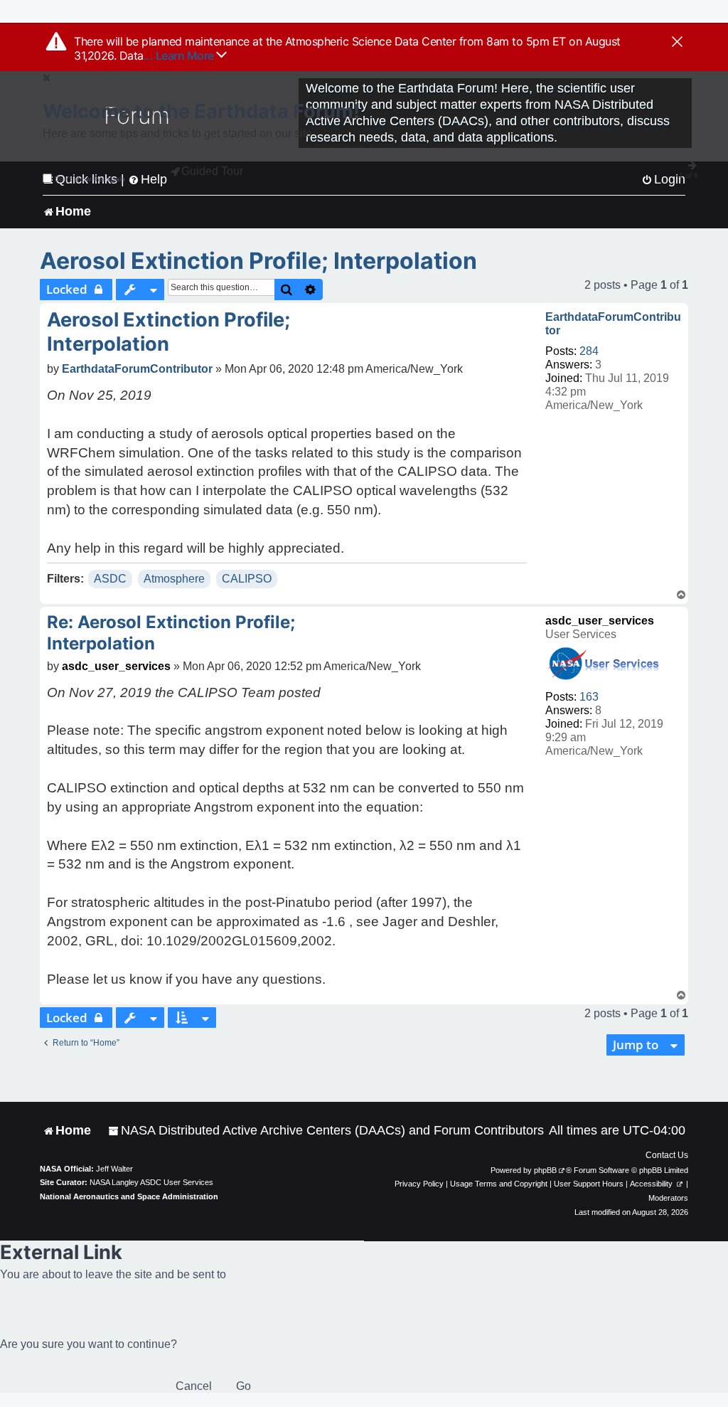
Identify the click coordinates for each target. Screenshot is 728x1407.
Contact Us (667, 1155)
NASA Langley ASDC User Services (151, 1182)
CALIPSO (247, 579)
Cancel (194, 1386)
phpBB (545, 1170)
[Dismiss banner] (677, 43)
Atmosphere (174, 579)
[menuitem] (326, 1131)
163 (589, 697)
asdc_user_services (599, 621)
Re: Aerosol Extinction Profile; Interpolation (171, 633)
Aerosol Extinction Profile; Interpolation (258, 261)
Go (243, 1386)
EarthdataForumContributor (613, 323)
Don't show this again (90, 179)
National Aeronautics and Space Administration (129, 1196)
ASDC (110, 579)
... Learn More (180, 55)
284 (589, 351)
